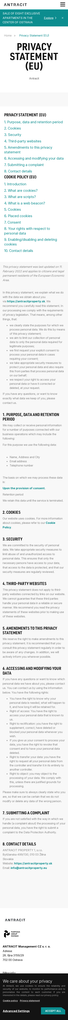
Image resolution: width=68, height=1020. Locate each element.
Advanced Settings (16, 1011)
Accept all (53, 1010)
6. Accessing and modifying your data (34, 158)
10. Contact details (18, 251)
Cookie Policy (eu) (20, 178)
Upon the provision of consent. (24, 488)
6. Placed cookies (18, 216)
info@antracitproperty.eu (29, 868)
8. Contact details (18, 171)
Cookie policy (10, 1000)
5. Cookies (12, 209)
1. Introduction (15, 184)
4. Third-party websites (22, 141)
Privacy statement (30, 1000)
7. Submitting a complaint (24, 165)
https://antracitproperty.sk (26, 301)
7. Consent (12, 222)
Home (8, 35)
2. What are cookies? (21, 190)
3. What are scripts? (20, 197)
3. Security (12, 135)
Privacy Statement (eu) (25, 116)
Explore (49, 18)
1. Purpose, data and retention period (33, 122)
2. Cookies (12, 128)
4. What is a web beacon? (24, 203)
